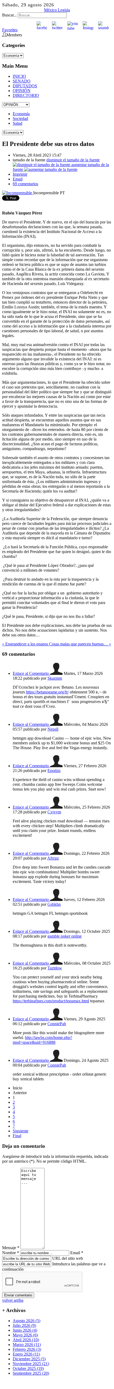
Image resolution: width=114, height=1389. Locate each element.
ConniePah (56, 1023)
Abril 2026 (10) (26, 1340)
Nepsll (52, 729)
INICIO (19, 76)
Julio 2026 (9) (24, 1325)
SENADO (21, 81)
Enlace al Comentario (31, 673)
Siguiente (20, 1131)
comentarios (25, 184)
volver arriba (12, 1300)
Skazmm (54, 678)
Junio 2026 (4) (25, 1330)
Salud (17, 123)
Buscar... (9, 15)
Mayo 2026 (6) (25, 1335)
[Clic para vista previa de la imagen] (17, 193)
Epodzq (53, 770)
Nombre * (10, 1252)
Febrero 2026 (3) (27, 1349)
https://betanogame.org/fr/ (47, 692)
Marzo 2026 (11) (27, 1344)
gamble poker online (64, 936)
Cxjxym (54, 812)
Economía (21, 113)
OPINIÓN (21, 90)
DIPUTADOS (25, 86)
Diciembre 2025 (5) (29, 1359)
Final (17, 1135)
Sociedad (20, 118)
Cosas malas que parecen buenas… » (80, 644)
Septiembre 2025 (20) (31, 1373)
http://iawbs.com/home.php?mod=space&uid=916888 (42, 1040)
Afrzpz (53, 858)
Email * (76, 1252)
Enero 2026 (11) (26, 1354)
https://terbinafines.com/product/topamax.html (51, 1001)
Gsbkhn (54, 904)
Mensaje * (10, 1247)
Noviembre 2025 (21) (31, 1363)
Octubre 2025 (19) (28, 1368)
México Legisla (57, 10)
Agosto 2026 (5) (26, 1320)
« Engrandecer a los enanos (25, 644)
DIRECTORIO (26, 95)
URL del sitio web (67, 1258)
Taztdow (54, 968)
